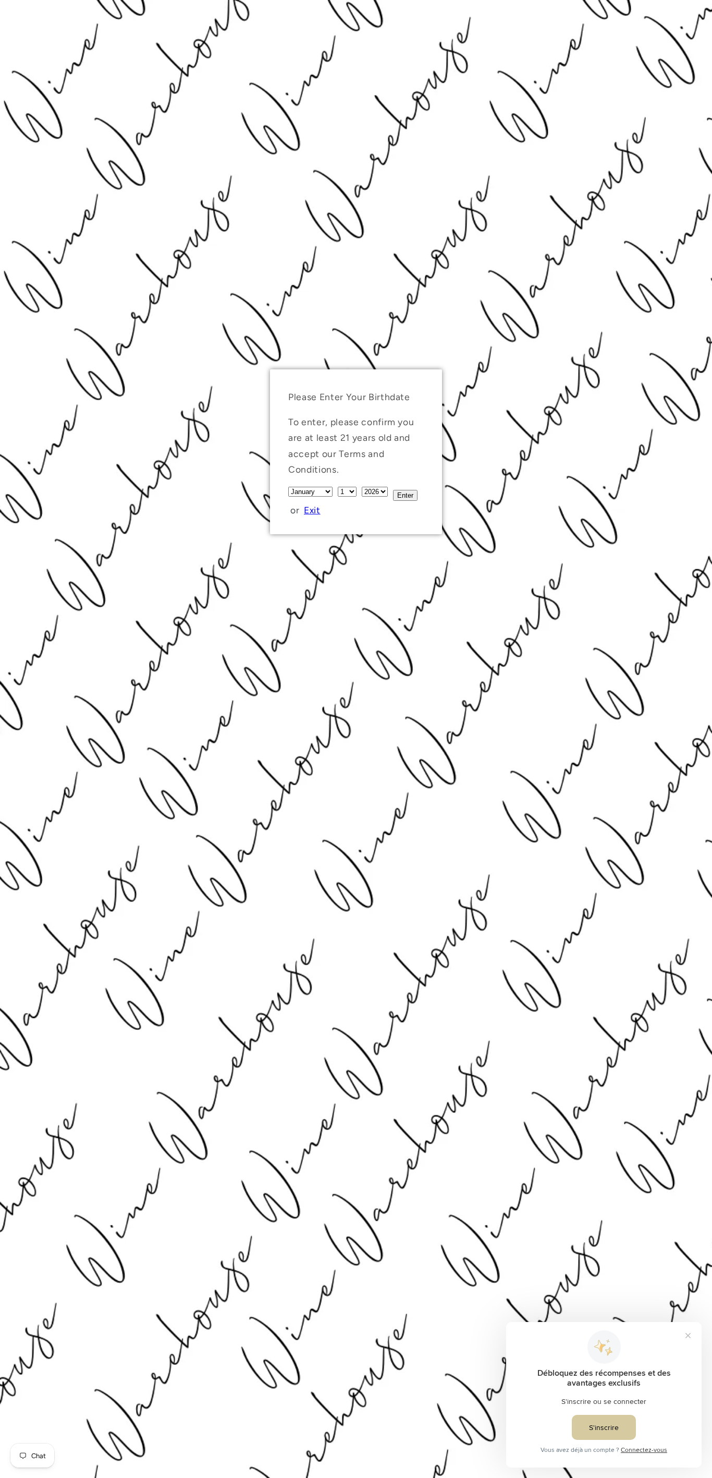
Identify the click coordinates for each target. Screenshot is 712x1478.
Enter (405, 495)
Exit (312, 509)
